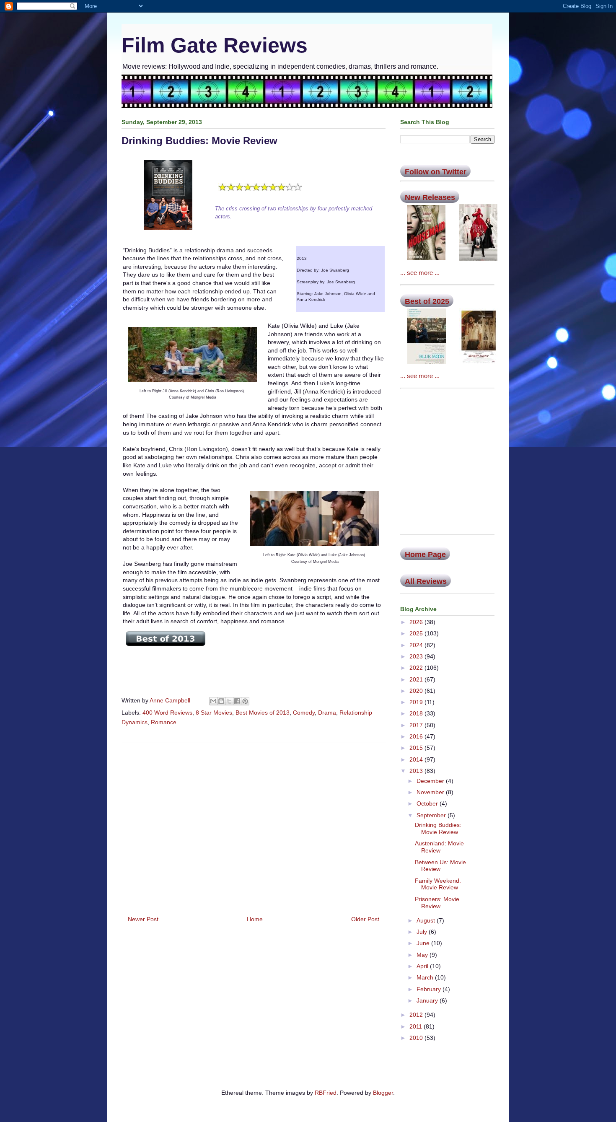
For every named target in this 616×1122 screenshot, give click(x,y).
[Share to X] (229, 701)
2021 (416, 679)
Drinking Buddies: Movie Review (438, 828)
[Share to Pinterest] (245, 701)
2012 (416, 1014)
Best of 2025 (427, 301)
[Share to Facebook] (237, 701)
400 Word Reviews (167, 712)
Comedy (304, 712)
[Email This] (213, 701)
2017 (416, 725)
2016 (416, 736)
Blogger (383, 1092)
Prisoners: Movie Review (437, 903)
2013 (416, 770)
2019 (416, 702)
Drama (327, 712)
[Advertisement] (253, 826)
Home (255, 919)
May (423, 954)
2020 (416, 690)
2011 (416, 1026)
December (431, 780)
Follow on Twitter (435, 172)
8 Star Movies (214, 712)
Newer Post (143, 919)
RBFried (325, 1092)
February (430, 989)
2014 (416, 759)
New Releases (430, 197)
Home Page (425, 554)
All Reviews (426, 581)
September (432, 815)
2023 (416, 656)
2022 (416, 667)
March (426, 977)
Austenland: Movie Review (439, 847)
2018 (416, 713)
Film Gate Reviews (215, 45)
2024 (416, 645)
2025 (416, 633)
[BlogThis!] (221, 701)
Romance (163, 722)
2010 (416, 1037)
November (431, 792)
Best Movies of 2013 (263, 712)
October (428, 803)
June (424, 943)
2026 (416, 622)
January (428, 1000)
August (427, 920)
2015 (416, 747)
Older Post (365, 919)
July (423, 931)
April (423, 966)
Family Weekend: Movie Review (438, 884)
